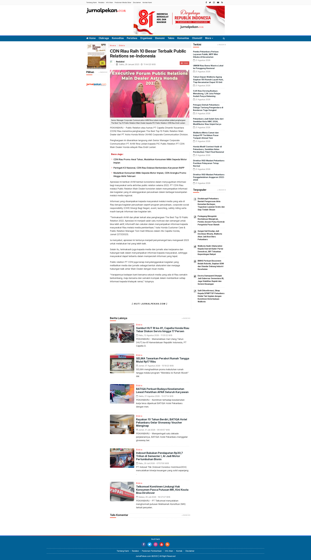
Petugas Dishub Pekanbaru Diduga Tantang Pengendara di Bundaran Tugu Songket (208, 107)
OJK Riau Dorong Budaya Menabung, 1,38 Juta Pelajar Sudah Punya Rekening (207, 93)
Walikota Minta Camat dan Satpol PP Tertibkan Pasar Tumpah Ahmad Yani (206, 135)
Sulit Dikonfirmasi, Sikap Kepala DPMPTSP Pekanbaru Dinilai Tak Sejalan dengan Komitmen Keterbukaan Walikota (211, 296)
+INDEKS (103, 72)
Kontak (179, 551)
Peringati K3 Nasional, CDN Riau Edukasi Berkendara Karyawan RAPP (148, 168)
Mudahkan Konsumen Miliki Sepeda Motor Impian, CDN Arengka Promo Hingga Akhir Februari (149, 174)
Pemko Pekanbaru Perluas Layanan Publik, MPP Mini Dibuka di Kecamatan (206, 54)
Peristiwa (132, 38)
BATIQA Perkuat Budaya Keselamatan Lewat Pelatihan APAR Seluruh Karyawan (162, 390)
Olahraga (104, 38)
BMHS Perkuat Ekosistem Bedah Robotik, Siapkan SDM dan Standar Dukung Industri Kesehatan (211, 265)
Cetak (185, 63)
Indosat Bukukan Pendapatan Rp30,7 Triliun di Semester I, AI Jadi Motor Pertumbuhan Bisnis (159, 456)
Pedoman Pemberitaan (152, 551)
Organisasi (146, 38)
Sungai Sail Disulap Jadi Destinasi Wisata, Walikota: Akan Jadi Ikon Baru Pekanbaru (210, 235)
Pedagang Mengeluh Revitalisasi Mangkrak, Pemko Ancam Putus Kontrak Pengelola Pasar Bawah (211, 220)
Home (92, 38)
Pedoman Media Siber (123, 2)
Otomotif (197, 38)
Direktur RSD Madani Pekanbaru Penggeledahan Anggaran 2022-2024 (209, 177)
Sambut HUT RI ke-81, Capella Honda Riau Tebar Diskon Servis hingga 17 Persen (162, 329)
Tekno (171, 38)
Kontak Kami (147, 2)
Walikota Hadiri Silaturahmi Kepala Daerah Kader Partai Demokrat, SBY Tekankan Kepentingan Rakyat (210, 250)
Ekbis (122, 45)
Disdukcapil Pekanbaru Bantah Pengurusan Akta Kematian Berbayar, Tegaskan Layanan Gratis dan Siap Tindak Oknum (211, 204)
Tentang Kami (91, 2)
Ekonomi (160, 38)
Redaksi (101, 2)
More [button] (208, 38)
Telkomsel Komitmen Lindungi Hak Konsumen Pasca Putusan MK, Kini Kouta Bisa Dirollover (162, 489)
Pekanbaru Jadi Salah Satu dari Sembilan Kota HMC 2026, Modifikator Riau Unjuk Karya (208, 121)
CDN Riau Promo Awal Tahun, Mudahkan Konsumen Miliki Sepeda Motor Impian (150, 161)
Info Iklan (109, 2)
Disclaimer (137, 2)
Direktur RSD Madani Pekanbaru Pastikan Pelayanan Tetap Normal (208, 163)
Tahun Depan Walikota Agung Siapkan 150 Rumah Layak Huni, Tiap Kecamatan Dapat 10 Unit (208, 79)
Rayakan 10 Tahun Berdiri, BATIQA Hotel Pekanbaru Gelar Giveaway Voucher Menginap (161, 422)
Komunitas (183, 38)
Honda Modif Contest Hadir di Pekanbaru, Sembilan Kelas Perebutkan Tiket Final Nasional (208, 149)
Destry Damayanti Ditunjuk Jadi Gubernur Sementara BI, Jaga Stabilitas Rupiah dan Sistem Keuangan (211, 280)
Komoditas (118, 38)
